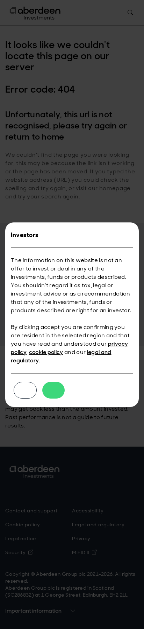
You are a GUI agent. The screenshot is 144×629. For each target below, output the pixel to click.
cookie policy (46, 352)
